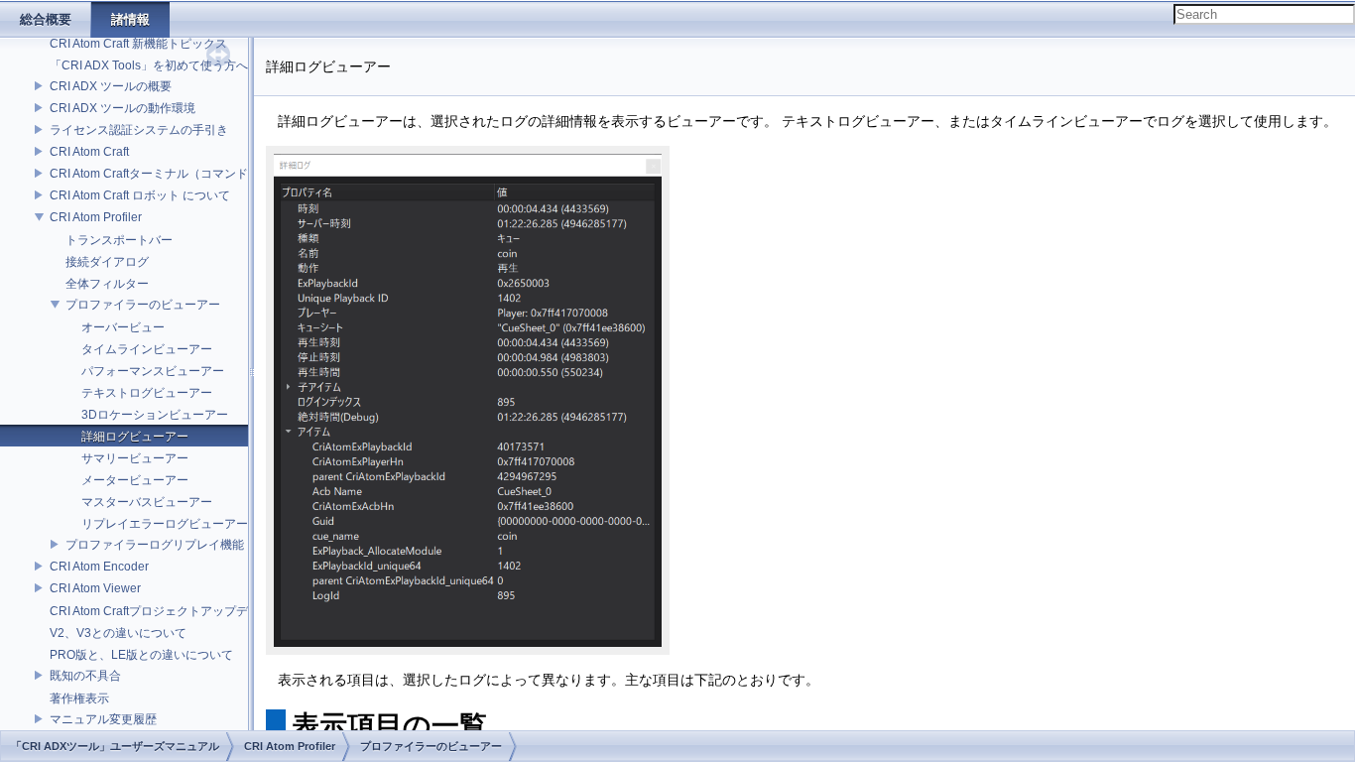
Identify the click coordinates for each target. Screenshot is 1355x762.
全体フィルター (107, 284)
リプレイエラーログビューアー (164, 524)
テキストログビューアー (146, 393)
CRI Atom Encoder (99, 566)
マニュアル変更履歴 (103, 719)
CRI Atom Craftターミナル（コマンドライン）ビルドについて (214, 174)
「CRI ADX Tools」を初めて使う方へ (149, 65)
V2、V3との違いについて (118, 633)
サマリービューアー (134, 458)
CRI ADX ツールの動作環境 (122, 108)
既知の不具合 (85, 676)
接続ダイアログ (107, 262)
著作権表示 (79, 698)
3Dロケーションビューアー (154, 415)
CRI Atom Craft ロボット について (140, 195)
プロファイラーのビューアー (142, 305)
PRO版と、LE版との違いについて (141, 655)
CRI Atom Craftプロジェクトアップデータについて (184, 611)
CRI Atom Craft (89, 152)
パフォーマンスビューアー (152, 371)
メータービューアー (134, 480)
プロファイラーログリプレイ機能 (154, 545)
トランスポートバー (119, 240)
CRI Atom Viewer (95, 588)
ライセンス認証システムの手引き (139, 130)
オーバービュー (123, 327)
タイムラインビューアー (146, 349)
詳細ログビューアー (134, 437)
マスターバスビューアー (146, 502)
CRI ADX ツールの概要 (111, 86)
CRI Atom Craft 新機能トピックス (138, 44)
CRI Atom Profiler (96, 217)
